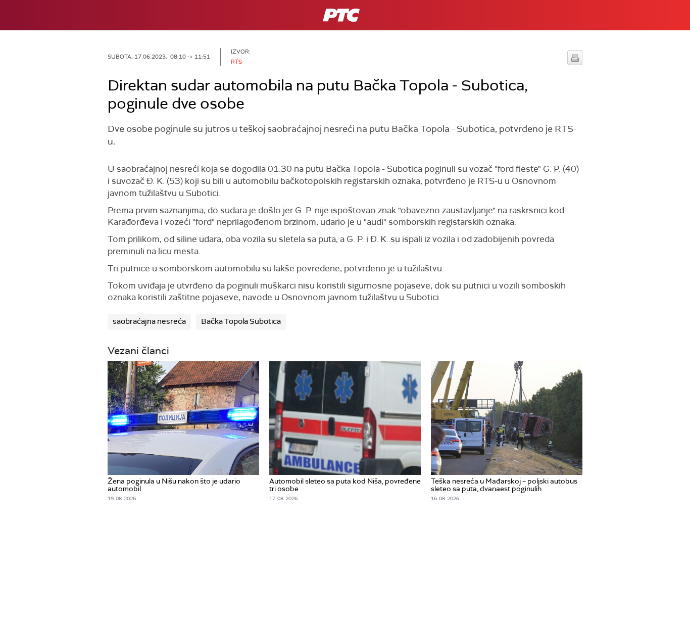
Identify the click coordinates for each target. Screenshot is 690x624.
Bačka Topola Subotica (241, 321)
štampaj (574, 57)
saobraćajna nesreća (149, 321)
